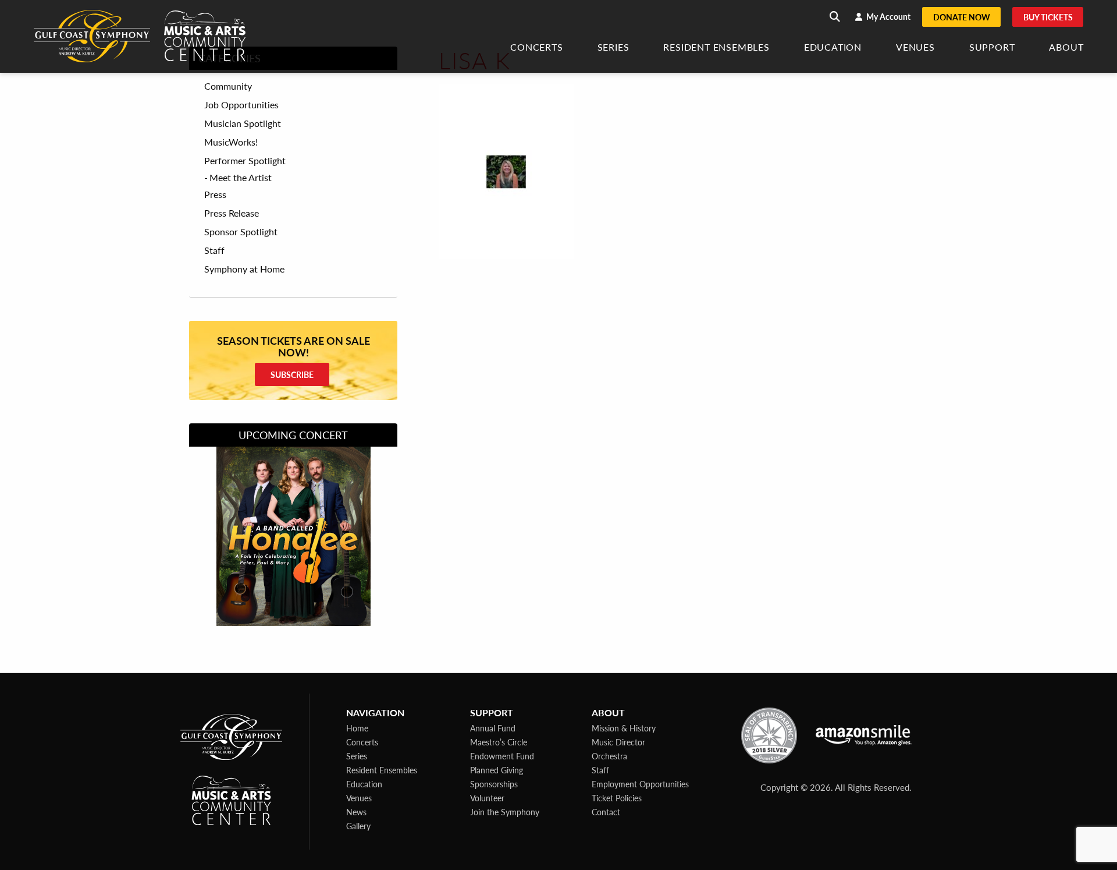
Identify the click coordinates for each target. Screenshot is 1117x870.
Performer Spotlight (245, 160)
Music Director (618, 742)
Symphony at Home (244, 269)
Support (992, 48)
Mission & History (624, 728)
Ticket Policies (617, 798)
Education (833, 48)
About (1066, 48)
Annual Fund (492, 728)
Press (215, 194)
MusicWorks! (231, 142)
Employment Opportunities (640, 784)
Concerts (536, 48)
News (356, 812)
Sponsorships (494, 784)
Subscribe (292, 374)
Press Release (231, 213)
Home (357, 728)
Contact (606, 812)
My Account (887, 16)
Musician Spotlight (242, 123)
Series (613, 48)
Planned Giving (496, 770)
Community (228, 86)
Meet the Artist (240, 177)
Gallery (358, 826)
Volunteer (487, 798)
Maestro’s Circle (498, 742)
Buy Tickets (1048, 17)
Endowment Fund (502, 756)
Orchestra (609, 756)
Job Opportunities (241, 104)
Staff (214, 250)
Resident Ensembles (716, 48)
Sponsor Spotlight (241, 231)
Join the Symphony (504, 812)
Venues (915, 48)
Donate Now (961, 17)
